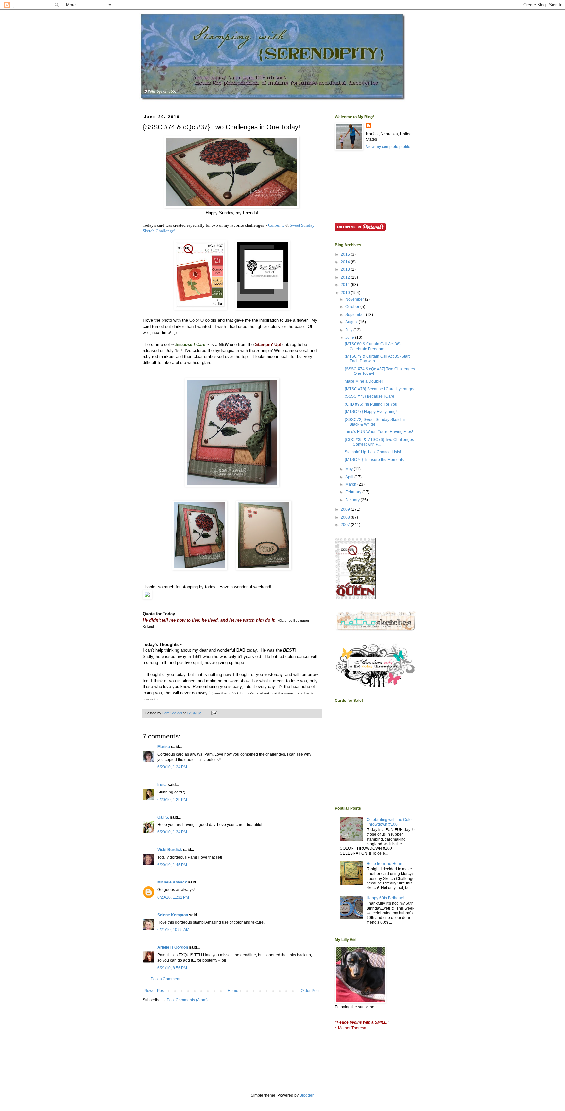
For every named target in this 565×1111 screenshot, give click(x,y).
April (349, 477)
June (350, 337)
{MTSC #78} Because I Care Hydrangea (380, 389)
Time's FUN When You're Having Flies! (379, 431)
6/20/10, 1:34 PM (172, 832)
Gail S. (163, 817)
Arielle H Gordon (172, 947)
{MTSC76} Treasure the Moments (374, 459)
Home (233, 990)
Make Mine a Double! (364, 381)
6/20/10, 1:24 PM (172, 767)
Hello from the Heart (384, 863)
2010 (346, 292)
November (355, 299)
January (353, 500)
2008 (346, 517)
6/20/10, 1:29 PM (172, 799)
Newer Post (154, 990)
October (352, 306)
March (351, 484)
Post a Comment (165, 979)
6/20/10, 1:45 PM (172, 865)
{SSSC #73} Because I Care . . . (372, 396)
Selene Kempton (172, 915)
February (353, 492)
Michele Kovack (172, 882)
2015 (346, 254)
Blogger (306, 1095)
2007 (346, 524)
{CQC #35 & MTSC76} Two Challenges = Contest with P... (379, 441)
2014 (346, 262)
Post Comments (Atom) (187, 1000)
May (349, 469)
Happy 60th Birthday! (385, 898)
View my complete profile (388, 146)
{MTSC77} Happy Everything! (371, 412)
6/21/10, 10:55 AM (173, 929)
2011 (346, 284)
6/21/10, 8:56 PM (172, 968)
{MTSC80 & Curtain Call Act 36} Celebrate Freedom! (373, 346)
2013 (346, 269)
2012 (346, 277)
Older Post (310, 990)
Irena (162, 784)
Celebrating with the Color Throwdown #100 (390, 822)
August (352, 322)
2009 (346, 509)
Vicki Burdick (169, 849)
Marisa (163, 746)
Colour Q (276, 225)
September (355, 314)
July (349, 330)
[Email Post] (214, 713)
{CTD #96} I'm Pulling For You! (371, 404)
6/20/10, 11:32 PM (173, 897)
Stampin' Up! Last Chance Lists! (373, 452)
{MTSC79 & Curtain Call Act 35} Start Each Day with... (377, 358)
